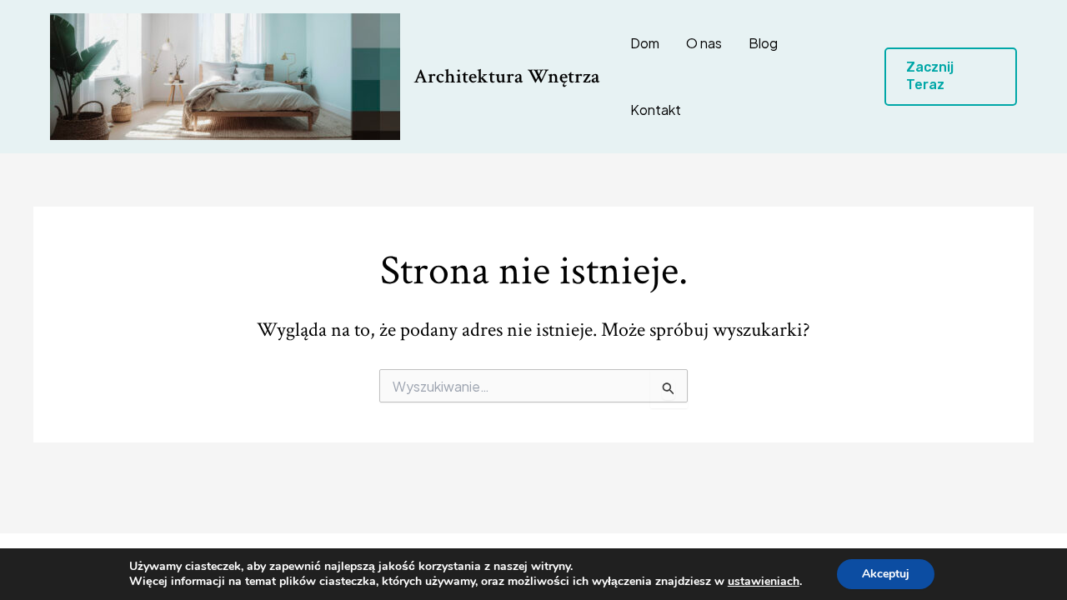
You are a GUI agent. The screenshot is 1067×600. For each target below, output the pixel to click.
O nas (704, 43)
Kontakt (655, 109)
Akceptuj (885, 574)
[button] (950, 77)
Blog (763, 43)
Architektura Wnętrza (506, 76)
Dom (644, 43)
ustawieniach (763, 581)
